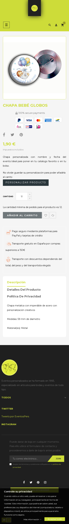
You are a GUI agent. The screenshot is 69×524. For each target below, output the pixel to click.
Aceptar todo (55, 519)
